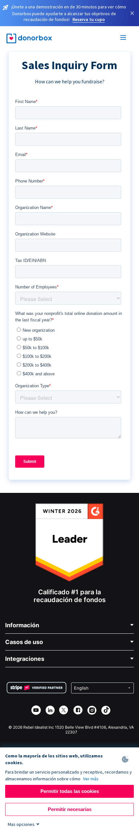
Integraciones (24, 658)
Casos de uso (24, 642)
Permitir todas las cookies (69, 791)
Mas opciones (21, 824)
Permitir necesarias (69, 809)
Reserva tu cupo (88, 19)
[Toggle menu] (123, 38)
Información (22, 625)
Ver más (91, 779)
